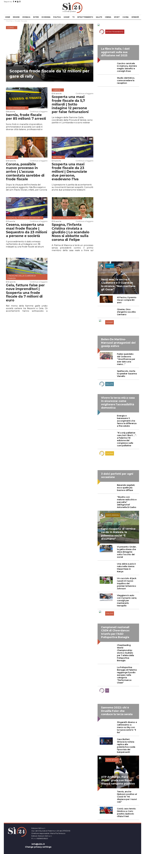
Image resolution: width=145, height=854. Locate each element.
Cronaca (26, 17)
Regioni (16, 17)
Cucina (125, 17)
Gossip (67, 17)
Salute (99, 17)
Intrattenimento (85, 17)
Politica (57, 17)
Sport (117, 17)
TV (73, 17)
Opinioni (135, 17)
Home (7, 17)
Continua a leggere (38, 111)
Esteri (36, 17)
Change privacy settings (38, 847)
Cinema (108, 17)
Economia (46, 17)
